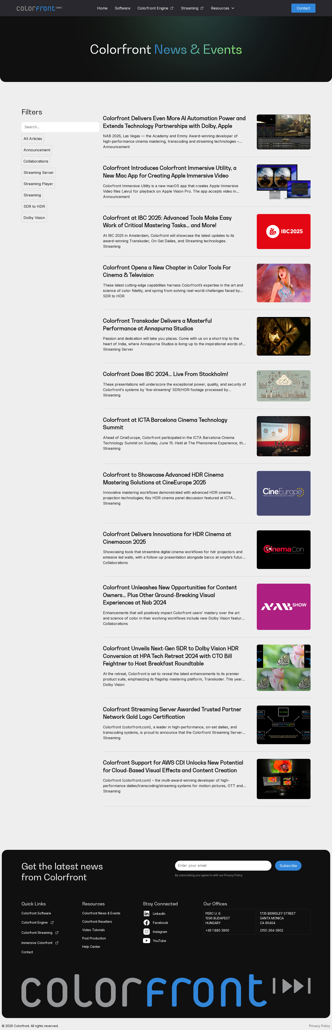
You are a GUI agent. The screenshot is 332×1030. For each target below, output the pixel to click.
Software (122, 8)
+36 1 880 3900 (217, 930)
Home (102, 8)
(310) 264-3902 (271, 930)
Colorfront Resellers (97, 921)
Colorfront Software (36, 913)
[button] (222, 8)
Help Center (91, 946)
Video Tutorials (93, 930)
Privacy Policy (319, 1026)
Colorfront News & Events (101, 913)
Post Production (94, 938)
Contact (303, 8)
